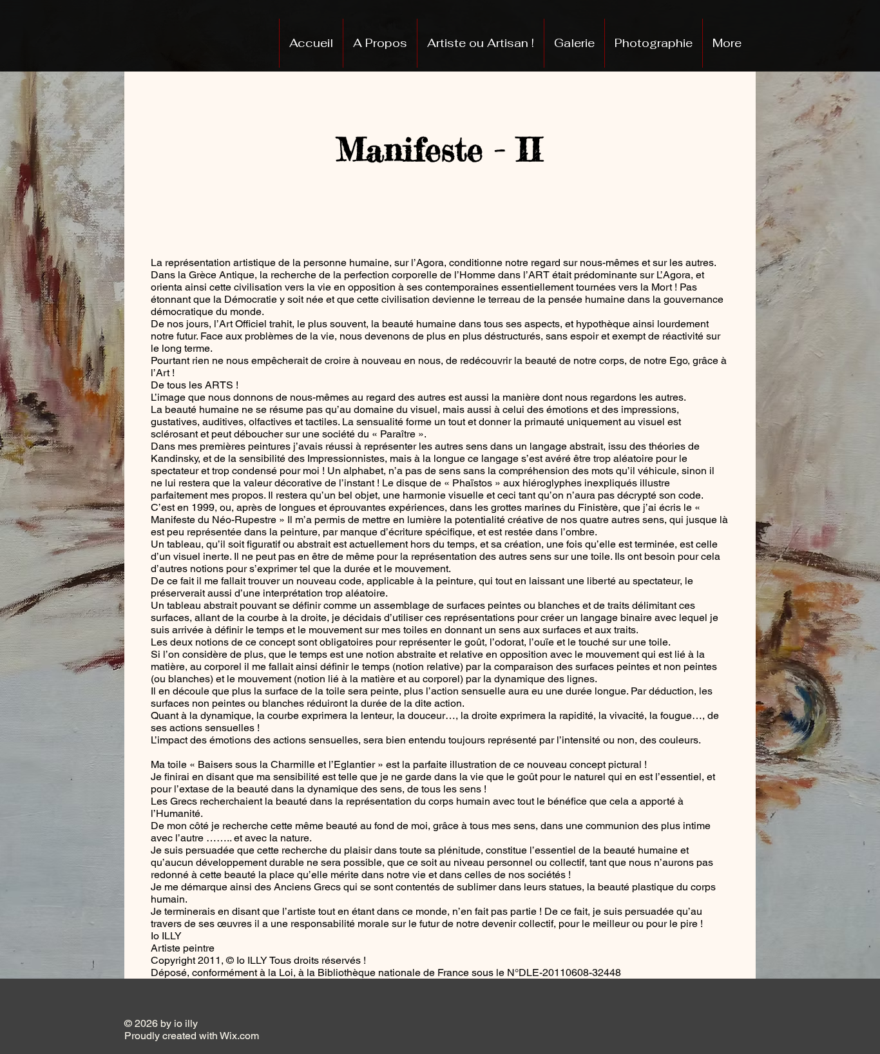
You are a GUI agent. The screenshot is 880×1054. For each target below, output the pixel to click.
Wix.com (269, 1036)
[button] (574, 43)
